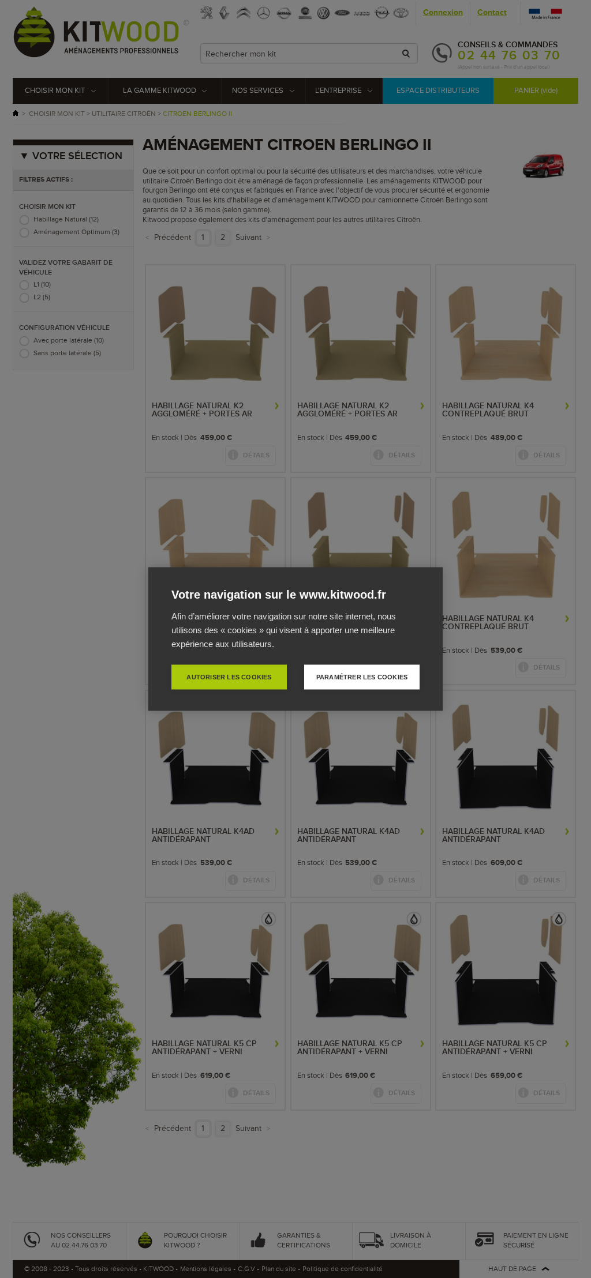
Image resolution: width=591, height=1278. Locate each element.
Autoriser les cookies (228, 677)
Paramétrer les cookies (361, 677)
